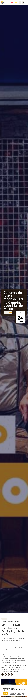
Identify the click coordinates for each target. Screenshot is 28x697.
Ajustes (19, 693)
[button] (23, 2)
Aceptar (5, 693)
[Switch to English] (12, 2)
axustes (14, 690)
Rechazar (12, 693)
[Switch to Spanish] (15, 2)
